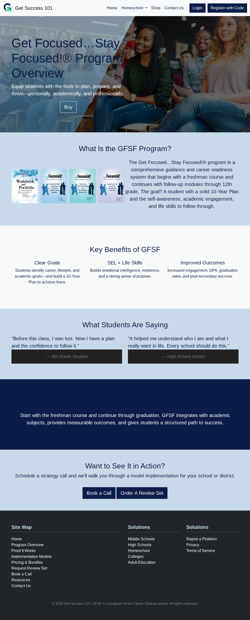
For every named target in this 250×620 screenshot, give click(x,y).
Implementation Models (31, 556)
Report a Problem (201, 539)
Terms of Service (200, 551)
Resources (20, 580)
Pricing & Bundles (27, 562)
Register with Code (227, 8)
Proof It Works (23, 551)
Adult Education (142, 562)
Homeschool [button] (132, 8)
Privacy (192, 545)
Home (112, 8)
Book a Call (99, 493)
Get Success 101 (33, 8)
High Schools (139, 545)
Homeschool (139, 551)
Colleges (136, 556)
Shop (155, 8)
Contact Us (174, 8)
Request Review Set (29, 568)
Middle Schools (141, 539)
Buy (68, 107)
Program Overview (27, 545)
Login (197, 8)
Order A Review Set (142, 493)
